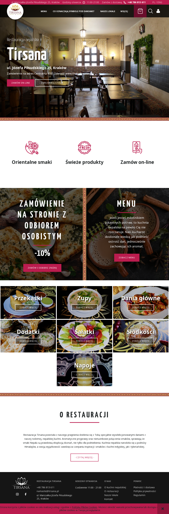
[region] (84, 63)
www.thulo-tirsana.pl (78, 73)
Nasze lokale (111, 495)
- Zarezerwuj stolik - (52, 82)
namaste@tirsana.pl (48, 491)
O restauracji (111, 491)
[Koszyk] (140, 11)
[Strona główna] (15, 11)
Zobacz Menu (127, 257)
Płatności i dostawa (144, 487)
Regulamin (139, 495)
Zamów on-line (20, 82)
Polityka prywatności (145, 491)
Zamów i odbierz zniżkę (42, 267)
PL (153, 2)
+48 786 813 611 (137, 2)
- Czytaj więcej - (84, 457)
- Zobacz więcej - (28, 307)
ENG (159, 2)
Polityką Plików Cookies (84, 507)
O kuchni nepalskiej (115, 487)
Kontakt (108, 499)
